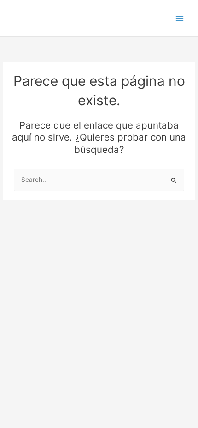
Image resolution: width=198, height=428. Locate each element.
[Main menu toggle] (179, 18)
